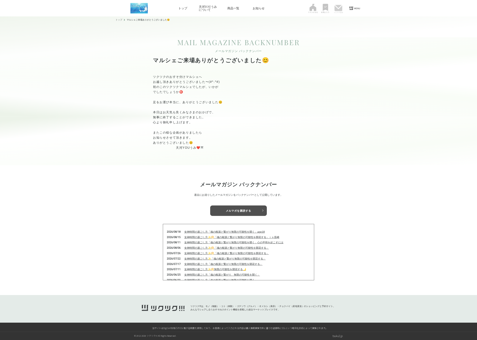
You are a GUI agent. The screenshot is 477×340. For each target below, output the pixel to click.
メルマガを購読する (238, 210)
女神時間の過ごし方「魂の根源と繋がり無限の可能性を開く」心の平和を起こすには (233, 242)
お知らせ (259, 8)
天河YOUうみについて (208, 8)
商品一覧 (233, 8)
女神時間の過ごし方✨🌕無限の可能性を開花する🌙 (215, 269)
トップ (182, 8)
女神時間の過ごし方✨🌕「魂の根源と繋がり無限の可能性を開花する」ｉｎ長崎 (231, 237)
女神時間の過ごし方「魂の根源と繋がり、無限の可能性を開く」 (222, 274)
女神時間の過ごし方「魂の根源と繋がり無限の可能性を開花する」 (223, 264)
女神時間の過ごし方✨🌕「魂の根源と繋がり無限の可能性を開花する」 (226, 247)
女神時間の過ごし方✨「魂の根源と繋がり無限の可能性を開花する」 (225, 258)
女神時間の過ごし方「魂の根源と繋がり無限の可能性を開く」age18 (224, 231)
